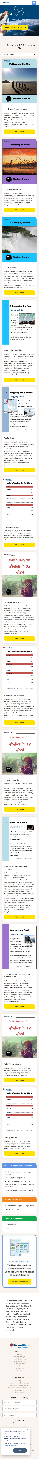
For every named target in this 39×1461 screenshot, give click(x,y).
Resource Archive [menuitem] (19, 1390)
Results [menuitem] (19, 1354)
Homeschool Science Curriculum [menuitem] (19, 1388)
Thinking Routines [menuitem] (19, 1359)
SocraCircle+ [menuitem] (19, 1392)
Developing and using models (15, 1178)
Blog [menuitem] (19, 1380)
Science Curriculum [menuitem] (19, 1361)
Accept (20, 1450)
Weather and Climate (12, 1209)
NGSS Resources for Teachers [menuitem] (19, 1385)
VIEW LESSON (19, 132)
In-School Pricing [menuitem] (19, 1368)
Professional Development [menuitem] (19, 1366)
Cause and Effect (10, 1225)
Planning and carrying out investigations (19, 1190)
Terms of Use (14, 1445)
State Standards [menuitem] (19, 1363)
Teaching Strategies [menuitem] (19, 1357)
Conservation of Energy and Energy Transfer (19, 1206)
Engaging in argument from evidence (17, 1181)
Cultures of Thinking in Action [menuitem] (19, 1383)
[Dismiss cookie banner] (27, 1430)
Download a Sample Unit (15, 27)
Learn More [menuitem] (19, 1370)
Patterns (8, 1228)
